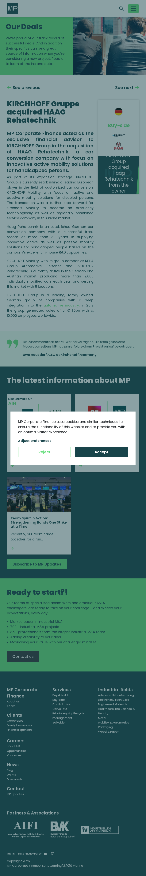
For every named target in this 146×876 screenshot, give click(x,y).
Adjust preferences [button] (34, 440)
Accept (101, 452)
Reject (44, 452)
